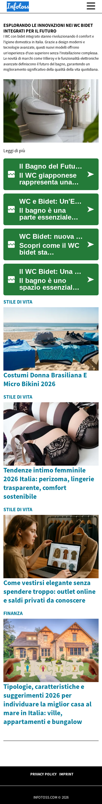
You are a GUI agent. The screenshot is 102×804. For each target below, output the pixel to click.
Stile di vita (17, 302)
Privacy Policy (43, 774)
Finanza (13, 613)
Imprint (66, 774)
